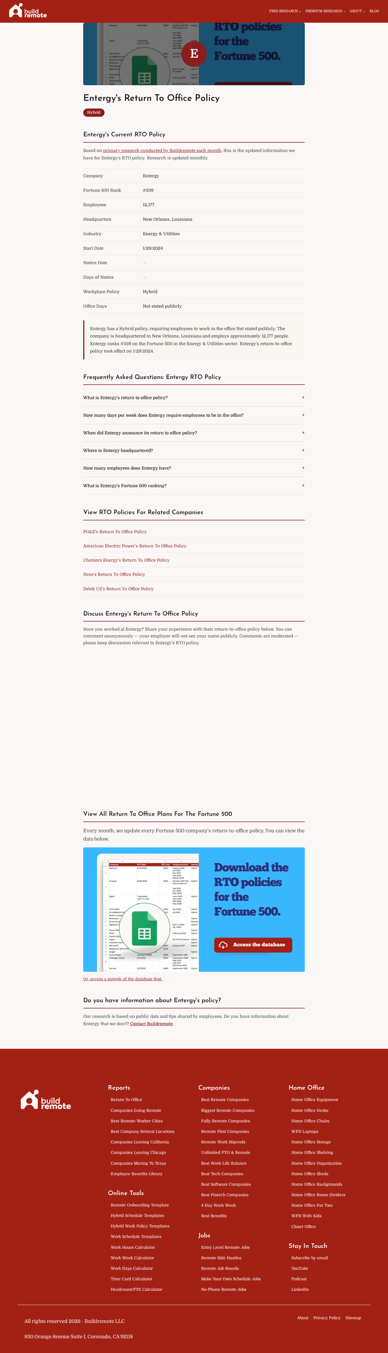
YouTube (299, 1268)
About (302, 1318)
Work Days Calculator (132, 1268)
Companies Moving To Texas (138, 1163)
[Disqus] (194, 723)
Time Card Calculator (131, 1279)
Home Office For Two (312, 1205)
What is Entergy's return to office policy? (125, 397)
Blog (374, 11)
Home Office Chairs (310, 1121)
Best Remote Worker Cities (137, 1121)
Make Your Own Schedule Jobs (231, 1279)
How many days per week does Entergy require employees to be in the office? (163, 415)
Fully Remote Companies (225, 1121)
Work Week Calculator (132, 1258)
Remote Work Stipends (223, 1142)
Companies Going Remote (136, 1110)
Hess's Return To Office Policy (114, 574)
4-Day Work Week (218, 1205)
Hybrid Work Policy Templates (140, 1226)
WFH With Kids (306, 1216)
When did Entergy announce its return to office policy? (140, 432)
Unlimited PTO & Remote (225, 1152)
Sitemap (353, 1318)
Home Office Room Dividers (318, 1195)
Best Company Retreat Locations (142, 1131)
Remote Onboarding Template (140, 1205)
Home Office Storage (311, 1142)
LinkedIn (300, 1289)
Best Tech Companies (222, 1173)
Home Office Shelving (312, 1152)
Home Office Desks (309, 1110)
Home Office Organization (316, 1163)
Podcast (299, 1279)
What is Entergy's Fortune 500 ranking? (124, 485)
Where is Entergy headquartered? (118, 450)
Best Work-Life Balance (224, 1163)
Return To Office (126, 1099)
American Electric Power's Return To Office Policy (135, 546)
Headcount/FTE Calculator (136, 1289)
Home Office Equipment (314, 1099)
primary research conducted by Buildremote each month (162, 150)
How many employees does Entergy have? (127, 468)
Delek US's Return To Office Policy (118, 588)
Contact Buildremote (151, 1023)
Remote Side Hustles (221, 1258)
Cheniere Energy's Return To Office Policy (126, 560)
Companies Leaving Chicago (138, 1152)
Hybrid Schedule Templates (137, 1215)
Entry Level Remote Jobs (225, 1247)
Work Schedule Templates (136, 1236)
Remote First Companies (225, 1131)
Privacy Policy (327, 1318)
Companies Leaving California (140, 1142)
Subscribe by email (309, 1258)
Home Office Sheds (309, 1173)
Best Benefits (214, 1216)
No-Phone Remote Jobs (223, 1289)
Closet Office (303, 1226)
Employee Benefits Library (136, 1173)
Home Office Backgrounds (316, 1184)
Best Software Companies (226, 1184)
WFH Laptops (304, 1131)
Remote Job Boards (220, 1268)
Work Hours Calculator (133, 1247)
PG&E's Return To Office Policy (115, 531)
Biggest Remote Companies (228, 1110)
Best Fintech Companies (225, 1195)
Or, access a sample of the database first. (122, 979)
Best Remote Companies (225, 1099)
